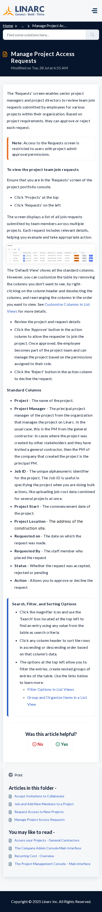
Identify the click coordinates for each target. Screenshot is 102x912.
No (40, 744)
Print (18, 775)
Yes (64, 744)
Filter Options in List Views (50, 689)
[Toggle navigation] (94, 10)
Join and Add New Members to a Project (44, 804)
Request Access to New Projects (39, 812)
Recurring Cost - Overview (34, 856)
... (23, 25)
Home (8, 25)
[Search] (92, 34)
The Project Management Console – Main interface (52, 864)
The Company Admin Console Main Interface (47, 848)
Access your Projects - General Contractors (46, 840)
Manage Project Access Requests (39, 820)
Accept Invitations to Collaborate (39, 796)
